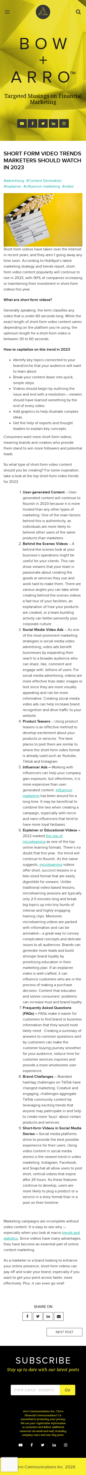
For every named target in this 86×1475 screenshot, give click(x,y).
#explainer (12, 186)
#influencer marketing (41, 186)
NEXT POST (64, 1332)
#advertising (14, 181)
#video (68, 186)
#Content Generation (44, 181)
